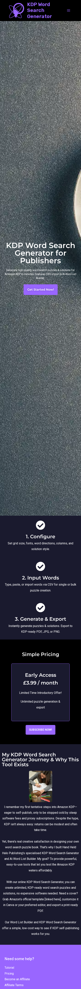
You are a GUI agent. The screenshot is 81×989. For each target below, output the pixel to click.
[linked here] (53, 899)
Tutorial (9, 967)
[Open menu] (68, 10)
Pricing (9, 973)
